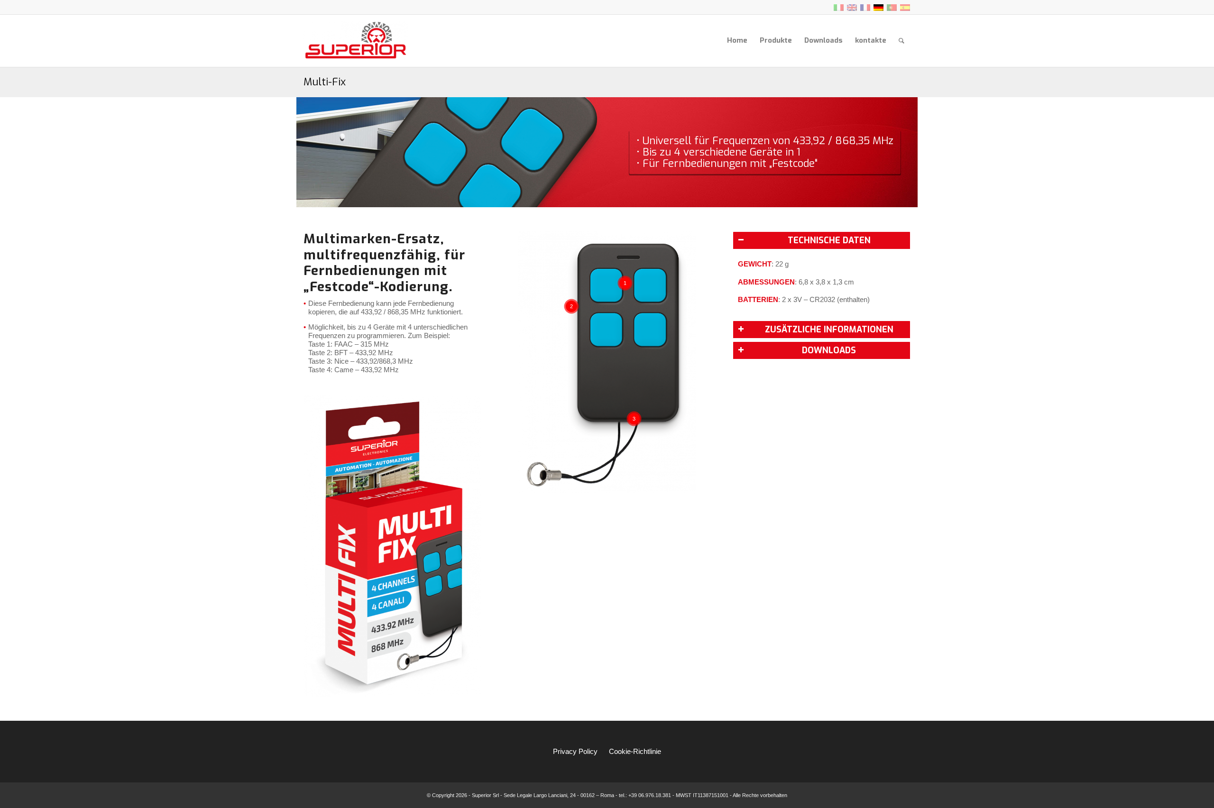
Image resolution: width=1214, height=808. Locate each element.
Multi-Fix (325, 82)
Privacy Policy (575, 751)
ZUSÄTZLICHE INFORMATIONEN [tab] (829, 329)
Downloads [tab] (829, 350)
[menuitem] (737, 40)
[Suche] (901, 40)
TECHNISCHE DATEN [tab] (829, 240)
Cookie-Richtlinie (635, 751)
